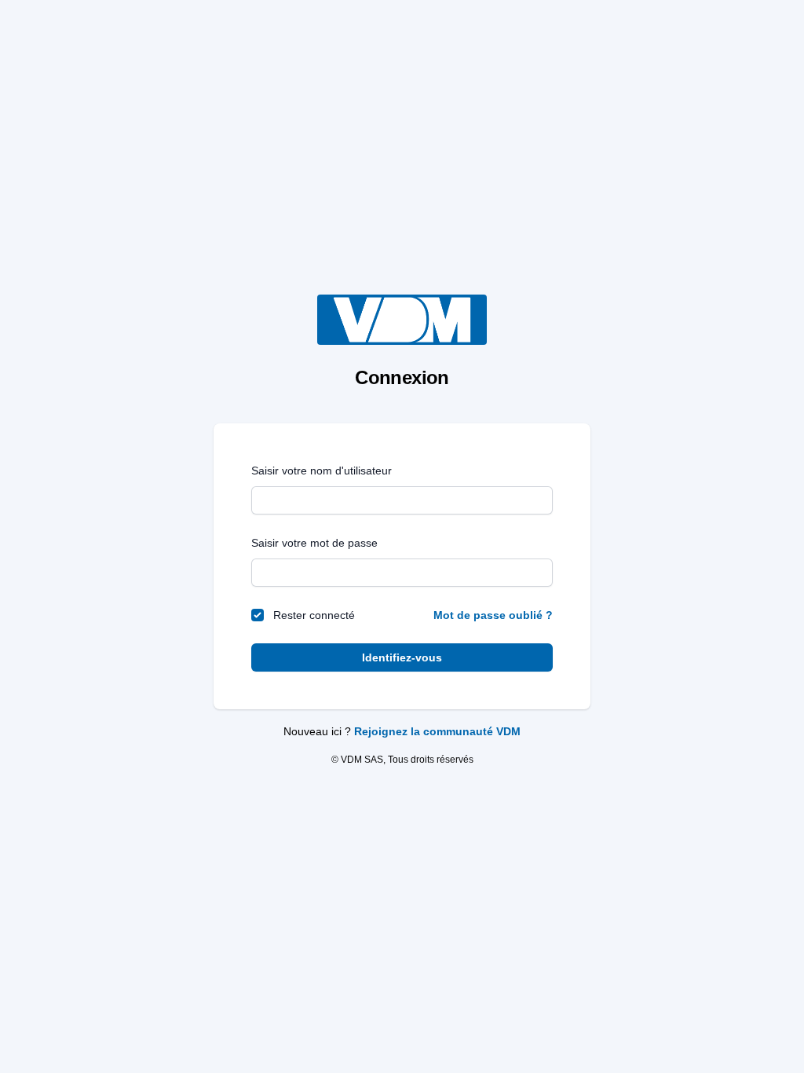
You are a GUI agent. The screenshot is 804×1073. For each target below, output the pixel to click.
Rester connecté (314, 615)
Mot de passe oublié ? (493, 615)
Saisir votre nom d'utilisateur (321, 470)
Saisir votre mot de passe (314, 542)
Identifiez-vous (402, 657)
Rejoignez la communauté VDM (437, 731)
